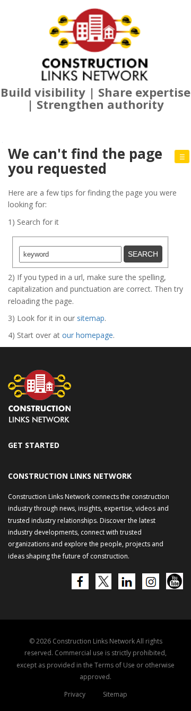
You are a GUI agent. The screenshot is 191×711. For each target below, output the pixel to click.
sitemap (91, 318)
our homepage (87, 335)
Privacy (74, 694)
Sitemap (115, 694)
